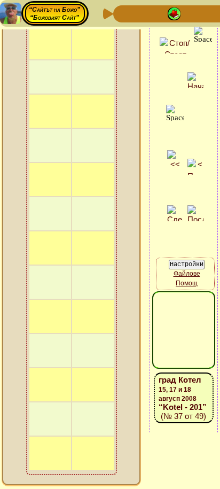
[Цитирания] (174, 13)
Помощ (187, 283)
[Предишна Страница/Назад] (122, 13)
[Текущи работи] (191, 13)
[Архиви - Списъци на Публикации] (157, 13)
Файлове (187, 273)
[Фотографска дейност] (208, 13)
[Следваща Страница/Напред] (139, 13)
